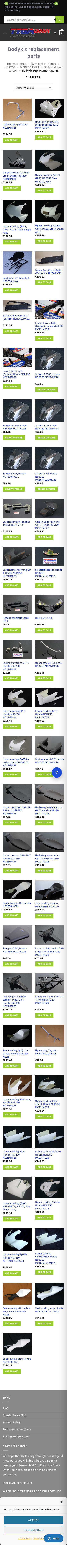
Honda (51, 63)
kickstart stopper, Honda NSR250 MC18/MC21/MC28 (48, 572)
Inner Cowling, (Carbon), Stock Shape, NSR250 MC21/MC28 (16, 175)
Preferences (33, 1530)
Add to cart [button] (11, 140)
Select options (46, 389)
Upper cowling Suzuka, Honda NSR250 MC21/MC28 (48, 1205)
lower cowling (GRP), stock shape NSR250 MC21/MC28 (47, 124)
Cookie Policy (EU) (14, 1415)
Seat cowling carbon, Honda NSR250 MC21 (47, 905)
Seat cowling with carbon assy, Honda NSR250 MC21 (17, 1311)
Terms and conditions (17, 1429)
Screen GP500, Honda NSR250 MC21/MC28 (47, 376)
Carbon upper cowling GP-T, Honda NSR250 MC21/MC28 (47, 524)
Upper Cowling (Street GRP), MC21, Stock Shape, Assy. (49, 228)
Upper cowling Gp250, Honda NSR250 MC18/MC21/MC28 (15, 1257)
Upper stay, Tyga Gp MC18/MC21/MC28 (46, 1052)
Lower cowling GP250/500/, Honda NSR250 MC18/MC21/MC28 (46, 1258)
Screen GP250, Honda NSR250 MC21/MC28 (15, 427)
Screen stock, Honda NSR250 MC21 (14, 475)
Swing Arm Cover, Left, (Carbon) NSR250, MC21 (16, 317)
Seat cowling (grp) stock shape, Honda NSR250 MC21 (16, 1053)
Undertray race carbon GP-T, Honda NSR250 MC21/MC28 (47, 858)
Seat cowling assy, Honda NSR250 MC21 (17, 1360)
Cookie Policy (25, 1538)
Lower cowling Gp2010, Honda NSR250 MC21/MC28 (48, 1154)
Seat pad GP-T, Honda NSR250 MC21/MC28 (15, 950)
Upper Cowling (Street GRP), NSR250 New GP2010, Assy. (47, 178)
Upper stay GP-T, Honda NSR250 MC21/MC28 (48, 664)
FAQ (5, 1408)
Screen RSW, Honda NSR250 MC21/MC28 (47, 427)
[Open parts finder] (57, 772)
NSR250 (10, 67)
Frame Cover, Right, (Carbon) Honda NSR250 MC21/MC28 (49, 326)
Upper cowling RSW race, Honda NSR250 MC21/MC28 (17, 1102)
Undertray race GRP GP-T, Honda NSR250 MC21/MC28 (17, 858)
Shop (22, 63)
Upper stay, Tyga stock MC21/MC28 (15, 126)
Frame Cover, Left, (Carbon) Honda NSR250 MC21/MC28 (16, 374)
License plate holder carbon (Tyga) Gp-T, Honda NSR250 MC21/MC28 (14, 1001)
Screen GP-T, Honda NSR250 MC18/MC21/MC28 (46, 476)
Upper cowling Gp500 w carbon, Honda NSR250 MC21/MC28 (16, 762)
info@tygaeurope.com (17, 1482)
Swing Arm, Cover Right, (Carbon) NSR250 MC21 (48, 272)
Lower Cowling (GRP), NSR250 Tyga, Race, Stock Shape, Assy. (17, 1206)
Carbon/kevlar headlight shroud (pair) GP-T (16, 523)
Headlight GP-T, (44, 618)
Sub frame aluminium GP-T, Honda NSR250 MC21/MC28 (49, 999)
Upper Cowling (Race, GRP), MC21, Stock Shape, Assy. (17, 229)
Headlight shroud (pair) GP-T (16, 619)
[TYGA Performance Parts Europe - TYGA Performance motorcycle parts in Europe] (30, 33)
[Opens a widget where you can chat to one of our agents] (53, 1538)
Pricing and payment (16, 1436)
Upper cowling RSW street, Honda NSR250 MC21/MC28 (47, 1104)
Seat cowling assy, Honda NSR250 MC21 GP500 (49, 1310)
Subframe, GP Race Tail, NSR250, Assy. (16, 279)
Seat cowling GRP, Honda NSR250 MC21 (17, 905)
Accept (33, 1520)
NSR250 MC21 (29, 67)
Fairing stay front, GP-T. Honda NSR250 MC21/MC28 (16, 665)
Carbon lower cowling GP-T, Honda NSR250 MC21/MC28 (17, 572)
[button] (61, 1502)
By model (37, 63)
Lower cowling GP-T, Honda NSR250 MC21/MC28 (46, 714)
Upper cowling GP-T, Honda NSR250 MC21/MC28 (14, 714)
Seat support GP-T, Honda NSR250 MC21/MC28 (49, 761)
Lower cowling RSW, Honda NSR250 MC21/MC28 (14, 1154)
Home (11, 63)
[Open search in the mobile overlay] (34, 19)
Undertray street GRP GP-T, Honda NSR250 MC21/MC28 (17, 810)
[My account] (55, 33)
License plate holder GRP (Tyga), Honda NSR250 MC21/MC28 (49, 951)
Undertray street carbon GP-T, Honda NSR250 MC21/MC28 (48, 810)
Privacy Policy (40, 1538)
